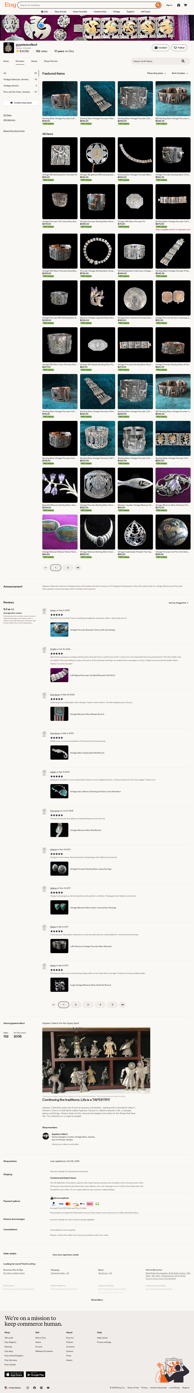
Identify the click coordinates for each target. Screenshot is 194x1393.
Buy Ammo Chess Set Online (111, 1292)
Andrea (53, 849)
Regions (185, 1387)
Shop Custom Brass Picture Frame (18, 1289)
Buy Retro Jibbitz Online (14, 1273)
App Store (14, 1374)
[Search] (158, 5)
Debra (53, 927)
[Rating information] (17, 51)
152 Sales (7, 115)
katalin (53, 772)
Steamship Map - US (60, 1273)
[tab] (21, 73)
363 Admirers (9, 120)
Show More (97, 1300)
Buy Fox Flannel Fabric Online (64, 1289)
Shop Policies (51, 61)
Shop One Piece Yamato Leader (112, 1289)
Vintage (116, 11)
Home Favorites (80, 11)
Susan (53, 610)
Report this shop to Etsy (14, 131)
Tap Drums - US (105, 1273)
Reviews (20, 61)
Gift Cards (145, 11)
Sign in (169, 5)
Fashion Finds (100, 11)
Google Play (35, 1374)
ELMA (53, 649)
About (34, 61)
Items (6, 61)
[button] (160, 47)
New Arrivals (60, 11)
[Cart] (185, 5)
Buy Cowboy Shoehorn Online (159, 1289)
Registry (130, 11)
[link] (45, 567)
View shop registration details (65, 1255)
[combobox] (86, 5)
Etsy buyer (55, 694)
